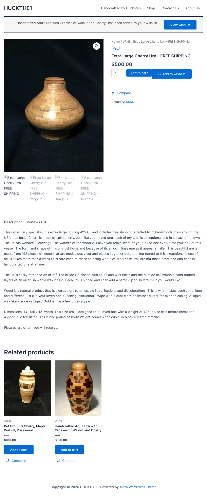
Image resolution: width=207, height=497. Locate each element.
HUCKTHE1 (18, 8)
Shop (151, 8)
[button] (96, 46)
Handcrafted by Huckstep (121, 8)
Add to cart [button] (18, 450)
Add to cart (139, 73)
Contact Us (170, 8)
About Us (192, 8)
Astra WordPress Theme (138, 487)
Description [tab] (13, 222)
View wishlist (180, 25)
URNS (127, 41)
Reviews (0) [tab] (36, 222)
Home (115, 41)
